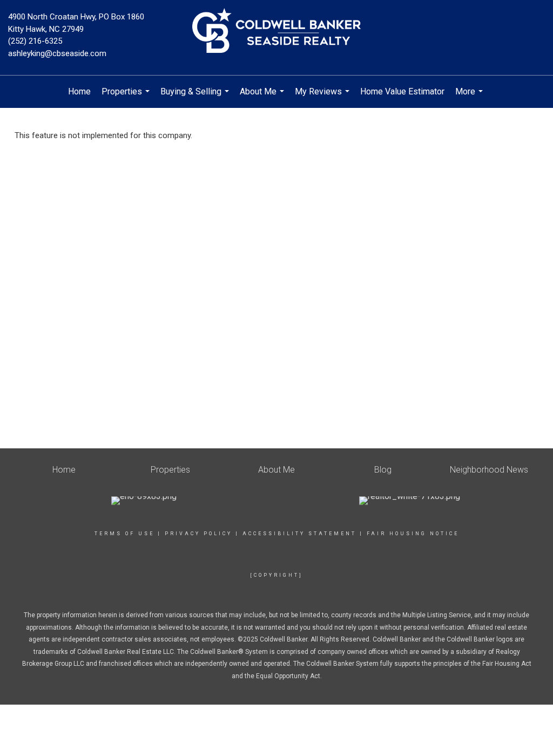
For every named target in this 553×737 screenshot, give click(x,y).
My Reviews (323, 97)
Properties (127, 97)
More (470, 97)
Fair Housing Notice (413, 533)
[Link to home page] (276, 31)
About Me (263, 97)
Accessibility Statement (299, 533)
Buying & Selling (196, 97)
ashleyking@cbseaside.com (57, 53)
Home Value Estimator (402, 91)
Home (79, 91)
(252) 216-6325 (35, 41)
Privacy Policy (198, 533)
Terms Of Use (124, 533)
